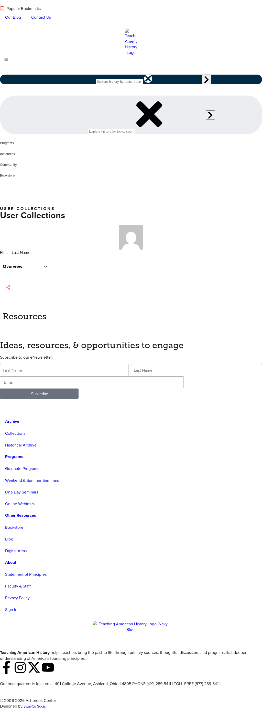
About (10, 562)
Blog (9, 539)
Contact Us (41, 17)
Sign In (11, 609)
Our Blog (13, 17)
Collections (15, 433)
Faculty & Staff (18, 586)
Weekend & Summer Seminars (32, 480)
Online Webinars (20, 504)
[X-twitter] (34, 667)
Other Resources (20, 515)
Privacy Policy (17, 598)
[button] (13, 287)
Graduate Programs (22, 468)
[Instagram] (20, 667)
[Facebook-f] (6, 667)
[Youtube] (47, 667)
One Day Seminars (21, 492)
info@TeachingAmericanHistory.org (31, 689)
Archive (12, 421)
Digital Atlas (16, 551)
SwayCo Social (35, 706)
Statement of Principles (26, 574)
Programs (14, 457)
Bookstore (14, 527)
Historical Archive (21, 445)
